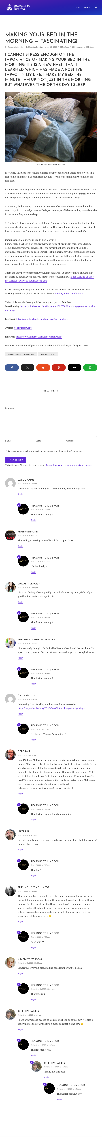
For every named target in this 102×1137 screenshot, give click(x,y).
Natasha (23, 831)
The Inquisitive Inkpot (33, 887)
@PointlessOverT (23, 328)
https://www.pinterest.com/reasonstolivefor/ (39, 337)
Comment (9, 408)
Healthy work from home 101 (70, 293)
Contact (88, 7)
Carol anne (26, 480)
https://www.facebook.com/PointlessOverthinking (42, 319)
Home (78, 7)
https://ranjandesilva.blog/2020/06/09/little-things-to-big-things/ (51, 708)
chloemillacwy (29, 584)
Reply (20, 494)
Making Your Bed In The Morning (21, 354)
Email (38, 441)
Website (70, 441)
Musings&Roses (28, 532)
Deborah (24, 751)
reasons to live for (48, 354)
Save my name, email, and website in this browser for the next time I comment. (45, 451)
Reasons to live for (16, 47)
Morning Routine (35, 47)
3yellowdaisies (28, 1011)
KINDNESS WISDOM (30, 959)
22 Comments (77, 47)
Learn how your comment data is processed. (69, 465)
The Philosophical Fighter (36, 640)
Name (8, 441)
